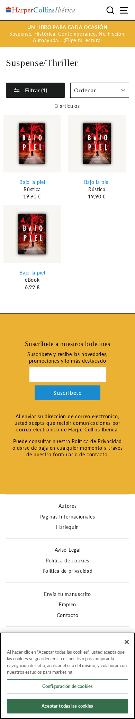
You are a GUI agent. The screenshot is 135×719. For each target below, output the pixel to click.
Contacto (67, 615)
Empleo (67, 604)
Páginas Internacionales (67, 517)
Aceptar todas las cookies (67, 706)
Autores (67, 506)
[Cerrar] (126, 642)
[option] (67, 34)
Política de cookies (67, 560)
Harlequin (67, 527)
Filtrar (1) (35, 90)
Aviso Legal (67, 550)
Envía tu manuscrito (67, 594)
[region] (67, 675)
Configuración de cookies (67, 686)
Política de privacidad (68, 571)
